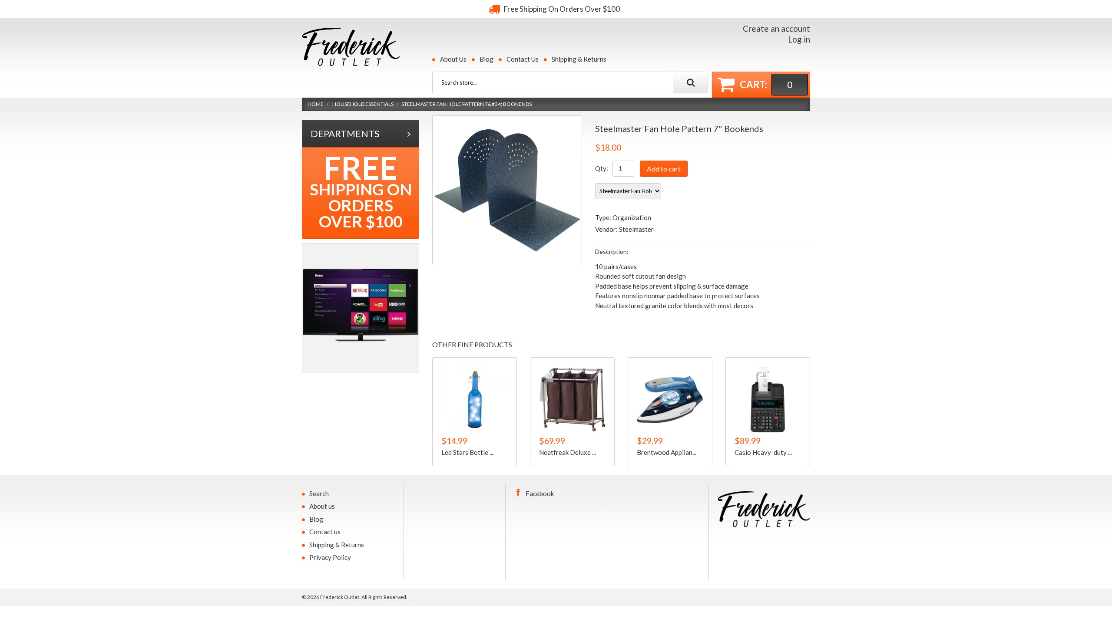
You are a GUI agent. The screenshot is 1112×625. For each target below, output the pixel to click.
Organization (631, 217)
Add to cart (664, 168)
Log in (799, 39)
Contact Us (522, 59)
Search (319, 493)
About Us (453, 59)
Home (316, 104)
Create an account (776, 28)
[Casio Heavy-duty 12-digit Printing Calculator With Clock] (768, 399)
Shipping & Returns (579, 59)
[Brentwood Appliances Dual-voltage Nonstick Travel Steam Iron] (670, 399)
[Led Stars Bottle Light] (474, 399)
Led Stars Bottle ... (467, 452)
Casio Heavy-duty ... (763, 452)
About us (322, 506)
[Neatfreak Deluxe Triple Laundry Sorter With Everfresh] (572, 399)
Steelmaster (636, 229)
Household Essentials (363, 104)
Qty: (601, 168)
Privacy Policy (330, 557)
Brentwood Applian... (666, 452)
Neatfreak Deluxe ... (567, 452)
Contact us (325, 532)
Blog (486, 59)
